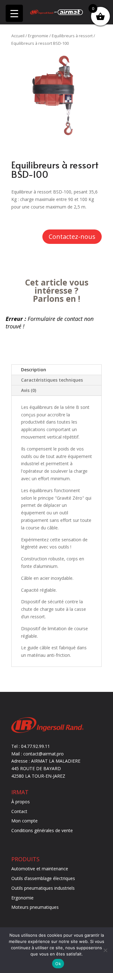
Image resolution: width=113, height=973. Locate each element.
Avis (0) (28, 390)
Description (33, 370)
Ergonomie (38, 36)
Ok (58, 963)
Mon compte (24, 821)
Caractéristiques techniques (52, 380)
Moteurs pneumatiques (35, 907)
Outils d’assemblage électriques (43, 878)
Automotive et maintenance (39, 869)
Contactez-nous (72, 236)
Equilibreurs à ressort (72, 36)
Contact (19, 811)
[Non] (105, 950)
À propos (20, 802)
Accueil (17, 36)
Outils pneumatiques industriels (43, 888)
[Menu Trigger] (14, 13)
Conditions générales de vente (42, 830)
